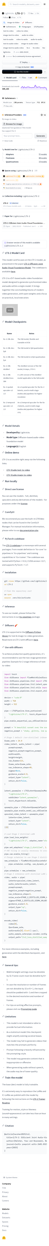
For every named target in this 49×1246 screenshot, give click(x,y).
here (13, 271)
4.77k (19, 17)
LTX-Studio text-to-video (18, 470)
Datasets (6, 1217)
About (5, 1196)
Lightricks (9, 13)
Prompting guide (29, 1009)
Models (5, 1213)
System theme (11, 1177)
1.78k (37, 13)
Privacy (5, 1192)
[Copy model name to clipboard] (24, 13)
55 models (43, 154)
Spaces (5, 1221)
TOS (4, 1188)
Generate (40, 135)
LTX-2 (19, 13)
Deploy (25, 62)
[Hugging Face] (4, 1238)
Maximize (43, 141)
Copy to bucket (25, 67)
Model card (11, 77)
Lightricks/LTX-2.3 (13, 245)
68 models (43, 158)
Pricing (5, 1226)
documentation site (29, 530)
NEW (24, 115)
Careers (5, 1200)
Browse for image (14, 124)
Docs (4, 1230)
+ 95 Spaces (28, 188)
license (24, 503)
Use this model (22, 72)
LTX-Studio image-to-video (19, 475)
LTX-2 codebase (13, 545)
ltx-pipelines (25, 616)
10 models (43, 161)
